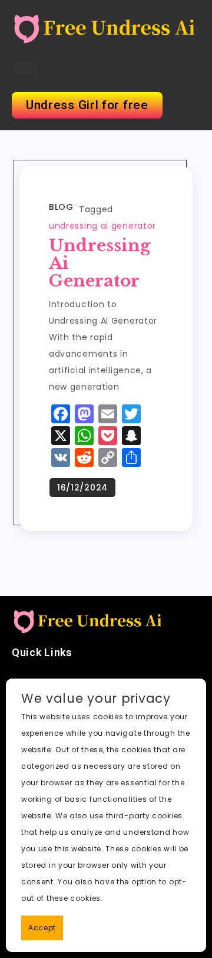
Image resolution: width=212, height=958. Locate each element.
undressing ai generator (102, 226)
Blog (61, 207)
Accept (42, 928)
